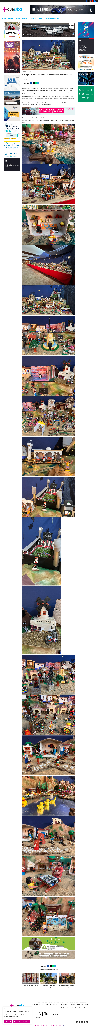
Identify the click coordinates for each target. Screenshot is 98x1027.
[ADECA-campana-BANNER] (12, 75)
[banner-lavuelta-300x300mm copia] (12, 22)
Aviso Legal (46, 1007)
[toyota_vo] (12, 159)
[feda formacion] (12, 124)
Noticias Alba (64, 1002)
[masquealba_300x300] (12, 106)
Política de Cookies (83, 1007)
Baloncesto (83, 1002)
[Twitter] (88, 1)
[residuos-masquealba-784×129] (48, 951)
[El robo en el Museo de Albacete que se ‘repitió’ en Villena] (48, 978)
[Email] (95, 1)
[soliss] (48, 107)
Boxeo (55, 1004)
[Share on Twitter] (34, 83)
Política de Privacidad (72, 1007)
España (73, 1004)
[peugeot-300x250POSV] (86, 72)
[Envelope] (87, 1022)
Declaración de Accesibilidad (58, 1007)
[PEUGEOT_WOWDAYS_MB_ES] (12, 92)
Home (38, 1002)
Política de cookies (12, 1018)
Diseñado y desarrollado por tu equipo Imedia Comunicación (48, 1025)
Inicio (4, 18)
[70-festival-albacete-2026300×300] (86, 22)
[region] (17, 1015)
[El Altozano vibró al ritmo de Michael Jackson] (67, 978)
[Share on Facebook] (31, 83)
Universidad (80, 1004)
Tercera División (74, 1002)
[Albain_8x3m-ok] (48, 937)
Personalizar (8, 1021)
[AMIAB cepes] (86, 55)
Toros (86, 1004)
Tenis (51, 1004)
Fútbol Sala (45, 1004)
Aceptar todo (26, 1021)
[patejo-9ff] (12, 142)
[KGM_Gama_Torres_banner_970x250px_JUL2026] (48, 23)
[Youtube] (93, 1)
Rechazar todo (17, 1021)
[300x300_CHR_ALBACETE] (86, 39)
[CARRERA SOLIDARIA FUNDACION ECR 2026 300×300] (86, 86)
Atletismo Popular (35, 1004)
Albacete (25, 79)
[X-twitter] (79, 1022)
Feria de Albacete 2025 (52, 18)
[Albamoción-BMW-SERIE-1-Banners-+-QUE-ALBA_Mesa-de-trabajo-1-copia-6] (62, 5)
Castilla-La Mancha (64, 1004)
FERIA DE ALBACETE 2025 (54, 1002)
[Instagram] (90, 1)
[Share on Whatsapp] (36, 83)
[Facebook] (86, 1)
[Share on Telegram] (38, 83)
